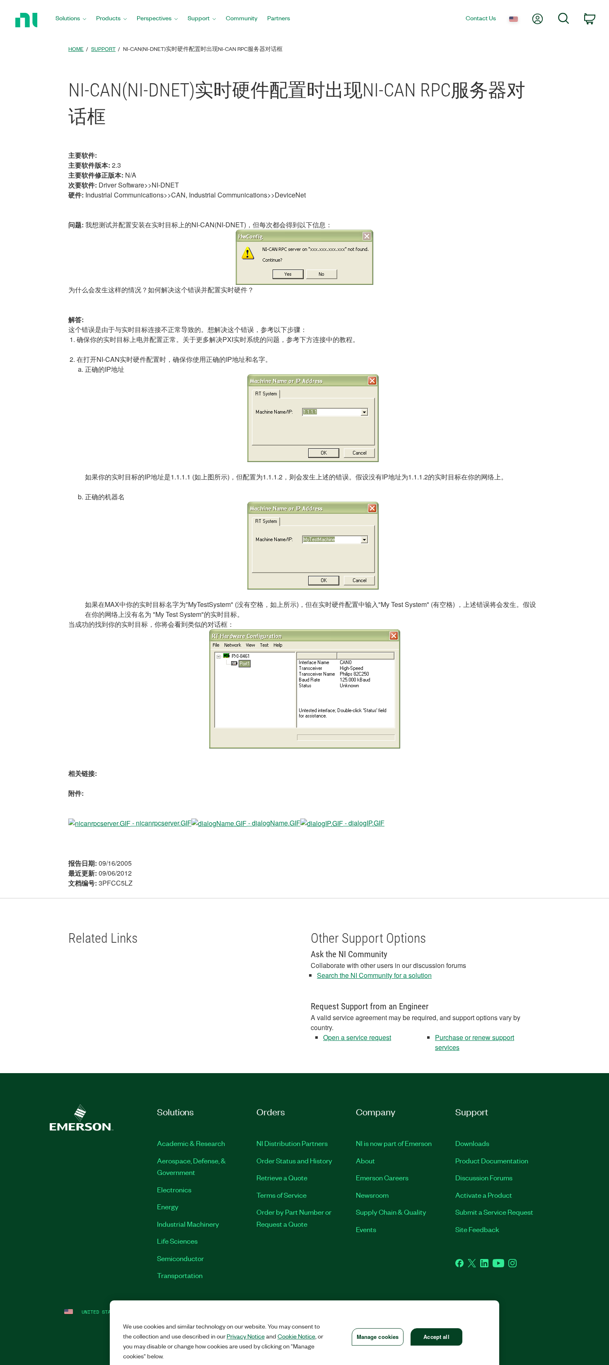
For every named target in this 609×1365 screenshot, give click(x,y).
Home (76, 49)
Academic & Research (191, 1143)
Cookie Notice (296, 1336)
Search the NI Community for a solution (374, 975)
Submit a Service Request (494, 1211)
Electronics (174, 1189)
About (365, 1160)
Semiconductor (180, 1258)
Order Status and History (294, 1160)
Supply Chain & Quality (391, 1211)
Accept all (436, 1337)
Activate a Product (483, 1194)
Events (366, 1229)
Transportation (180, 1275)
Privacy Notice (246, 1336)
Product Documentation (491, 1160)
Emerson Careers (382, 1177)
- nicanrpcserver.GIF (160, 823)
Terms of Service (281, 1194)
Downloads (472, 1143)
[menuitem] (71, 20)
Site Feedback (477, 1229)
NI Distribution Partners (292, 1143)
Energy (168, 1206)
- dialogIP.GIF (363, 823)
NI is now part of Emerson (394, 1143)
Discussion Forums (483, 1177)
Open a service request (357, 1037)
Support (103, 49)
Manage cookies (378, 1337)
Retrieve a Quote (281, 1177)
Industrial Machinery (188, 1223)
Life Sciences (177, 1240)
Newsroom (372, 1194)
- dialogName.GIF (273, 823)
